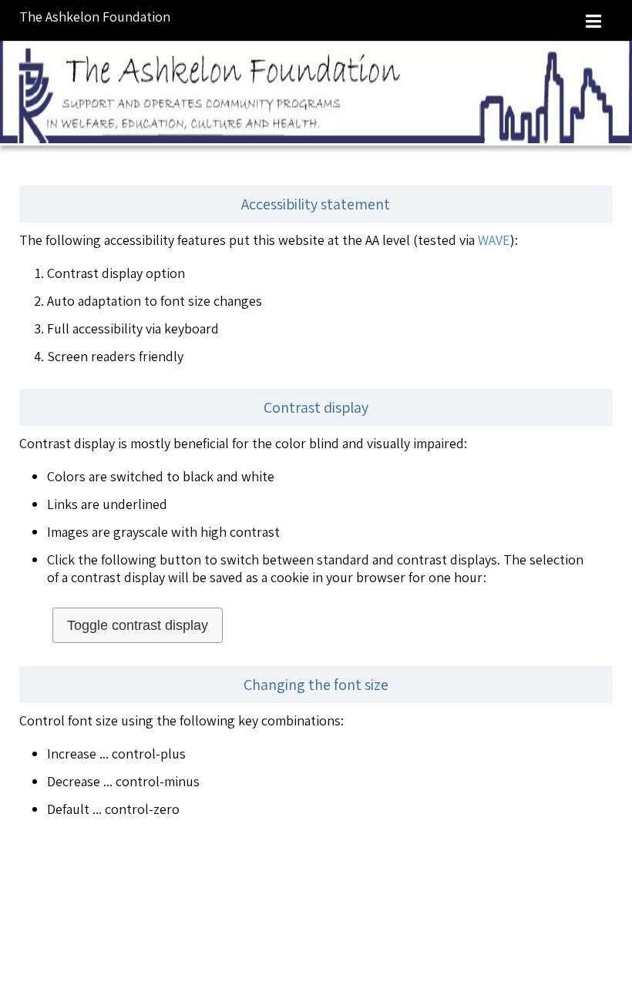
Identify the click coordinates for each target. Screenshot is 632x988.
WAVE (494, 240)
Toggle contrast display (137, 625)
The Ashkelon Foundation (94, 16)
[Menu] (593, 20)
